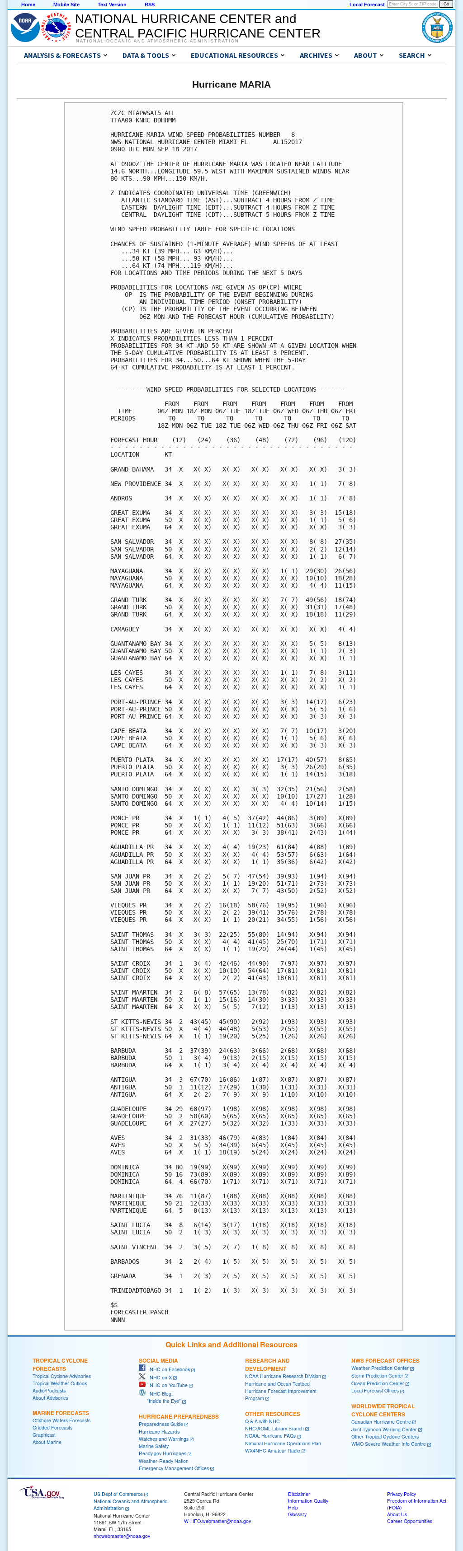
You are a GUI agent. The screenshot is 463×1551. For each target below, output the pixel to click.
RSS (150, 4)
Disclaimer (299, 1493)
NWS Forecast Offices (385, 1360)
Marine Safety (154, 1446)
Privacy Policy (401, 1493)
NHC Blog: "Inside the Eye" (160, 1397)
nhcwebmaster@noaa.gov (122, 1535)
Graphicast (44, 1434)
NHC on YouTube (167, 1385)
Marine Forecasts (61, 1413)
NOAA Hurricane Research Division (283, 1376)
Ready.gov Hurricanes (162, 1453)
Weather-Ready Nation (164, 1461)
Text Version (112, 4)
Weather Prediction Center (380, 1367)
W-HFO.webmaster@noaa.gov (217, 1521)
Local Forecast (367, 4)
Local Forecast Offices (375, 1390)
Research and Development (267, 1364)
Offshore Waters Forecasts (61, 1420)
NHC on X (159, 1377)
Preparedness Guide (161, 1423)
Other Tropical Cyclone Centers (385, 1436)
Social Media (158, 1360)
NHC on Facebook (168, 1369)
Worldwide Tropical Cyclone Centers (383, 1410)
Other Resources (272, 1414)
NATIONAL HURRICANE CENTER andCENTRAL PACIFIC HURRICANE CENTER (198, 26)
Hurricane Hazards (159, 1431)
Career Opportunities (409, 1521)
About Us (397, 1514)
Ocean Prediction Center (377, 1383)
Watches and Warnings (164, 1438)
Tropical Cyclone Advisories (62, 1376)
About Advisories (50, 1397)
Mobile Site (66, 4)
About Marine (47, 1442)
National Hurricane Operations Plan (283, 1443)
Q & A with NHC (262, 1421)
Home (28, 4)
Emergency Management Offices (174, 1468)
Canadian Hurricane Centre (381, 1421)
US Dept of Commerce (118, 1493)
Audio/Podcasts (49, 1390)
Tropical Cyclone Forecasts (60, 1364)
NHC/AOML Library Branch (274, 1428)
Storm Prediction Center (377, 1375)
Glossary (297, 1514)
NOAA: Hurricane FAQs (270, 1435)
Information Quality (308, 1500)
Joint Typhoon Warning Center (384, 1429)
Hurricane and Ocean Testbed (277, 1383)
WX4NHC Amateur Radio (272, 1450)
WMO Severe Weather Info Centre (388, 1443)
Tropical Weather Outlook (60, 1383)
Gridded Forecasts (52, 1427)
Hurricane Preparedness (179, 1416)
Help (293, 1507)
